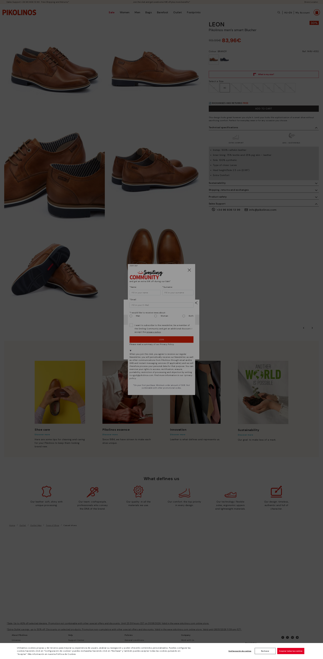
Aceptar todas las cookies (290, 651)
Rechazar (265, 651)
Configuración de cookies (239, 651)
